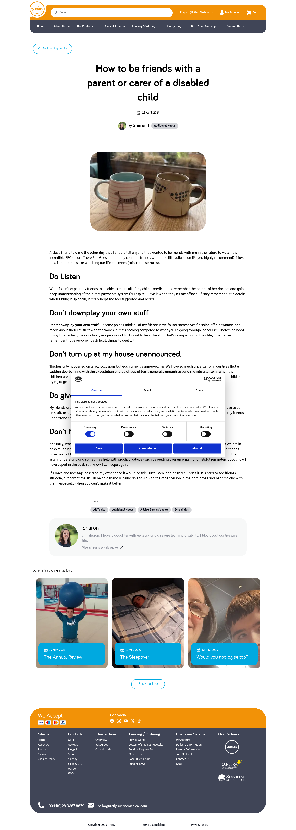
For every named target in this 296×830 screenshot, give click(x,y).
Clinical (42, 754)
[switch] (129, 434)
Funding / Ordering (143, 26)
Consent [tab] (96, 390)
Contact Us (233, 26)
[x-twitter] (133, 722)
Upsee (72, 769)
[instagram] (119, 722)
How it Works (137, 740)
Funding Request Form (142, 749)
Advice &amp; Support (154, 509)
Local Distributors (139, 759)
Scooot (72, 754)
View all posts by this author (100, 547)
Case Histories (104, 749)
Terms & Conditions (153, 825)
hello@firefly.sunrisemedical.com (122, 805)
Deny (99, 448)
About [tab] (199, 390)
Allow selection (148, 448)
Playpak (73, 749)
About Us (59, 26)
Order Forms (136, 754)
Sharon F (141, 126)
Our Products (85, 26)
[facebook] (112, 722)
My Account (232, 12)
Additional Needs (164, 125)
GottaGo (73, 745)
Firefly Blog (174, 26)
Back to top (148, 684)
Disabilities (182, 509)
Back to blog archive (55, 48)
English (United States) (194, 12)
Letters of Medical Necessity (146, 745)
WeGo (71, 773)
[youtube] (126, 722)
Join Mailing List (185, 754)
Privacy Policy (199, 825)
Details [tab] (148, 390)
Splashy (72, 759)
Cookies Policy (46, 759)
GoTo (71, 740)
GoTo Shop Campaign (204, 26)
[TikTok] (139, 722)
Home (40, 26)
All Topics (99, 509)
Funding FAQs (137, 764)
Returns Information (188, 749)
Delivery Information (189, 745)
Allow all (197, 448)
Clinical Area (113, 26)
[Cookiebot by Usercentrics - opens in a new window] (206, 379)
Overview (101, 740)
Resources (101, 745)
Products (43, 749)
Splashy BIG (75, 764)
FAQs (179, 764)
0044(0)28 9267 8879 (66, 805)
